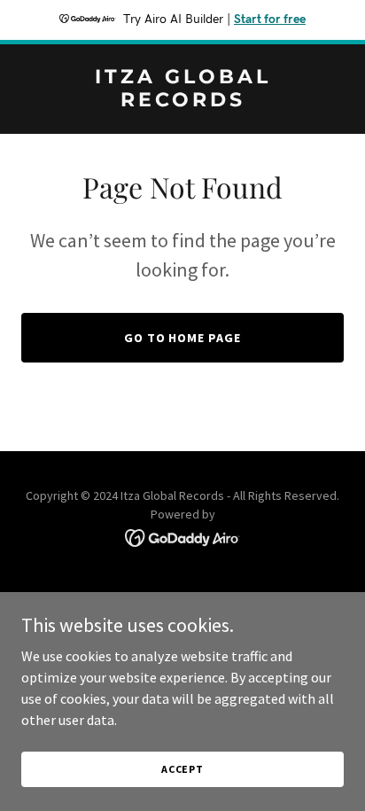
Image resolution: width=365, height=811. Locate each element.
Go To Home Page (183, 338)
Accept (182, 769)
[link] (182, 101)
